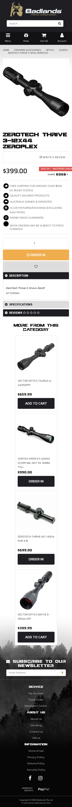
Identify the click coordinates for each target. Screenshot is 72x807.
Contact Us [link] (36, 731)
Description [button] (18, 275)
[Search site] (59, 23)
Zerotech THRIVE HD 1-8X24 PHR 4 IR (36, 538)
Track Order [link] (36, 699)
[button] (36, 266)
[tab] (36, 275)
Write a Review (53, 157)
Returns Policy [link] (36, 763)
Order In (37, 255)
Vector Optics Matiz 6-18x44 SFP (34, 616)
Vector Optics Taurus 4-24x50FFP (35, 383)
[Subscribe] (62, 672)
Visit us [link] (36, 737)
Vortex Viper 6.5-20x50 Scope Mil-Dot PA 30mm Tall (34, 462)
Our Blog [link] (36, 725)
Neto (48, 803)
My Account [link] (36, 693)
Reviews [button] (15, 312)
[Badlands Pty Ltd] (36, 8)
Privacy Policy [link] (36, 757)
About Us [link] (36, 718)
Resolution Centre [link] (36, 705)
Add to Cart (36, 403)
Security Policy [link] (36, 769)
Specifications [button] (20, 304)
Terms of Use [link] (36, 750)
